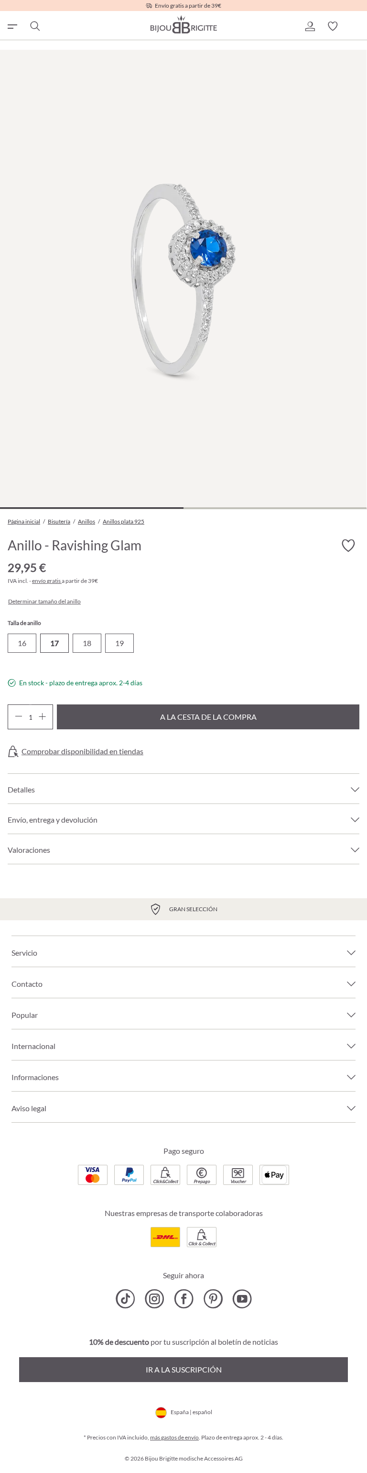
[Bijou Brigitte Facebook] (183, 1298)
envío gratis (47, 580)
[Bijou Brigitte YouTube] (242, 1298)
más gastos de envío (174, 1437)
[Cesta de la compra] (355, 26)
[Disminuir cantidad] (18, 716)
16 (22, 642)
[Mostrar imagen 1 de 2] (92, 508)
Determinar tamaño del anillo (44, 601)
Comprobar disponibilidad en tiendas (82, 751)
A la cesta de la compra (208, 716)
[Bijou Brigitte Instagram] (154, 1298)
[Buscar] (34, 26)
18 (87, 642)
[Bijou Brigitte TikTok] (125, 1298)
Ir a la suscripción (184, 1369)
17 (54, 642)
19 (119, 642)
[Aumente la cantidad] (42, 716)
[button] (309, 26)
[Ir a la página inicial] (183, 24)
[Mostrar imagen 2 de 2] (275, 508)
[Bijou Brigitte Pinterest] (213, 1298)
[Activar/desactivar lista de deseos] (347, 545)
